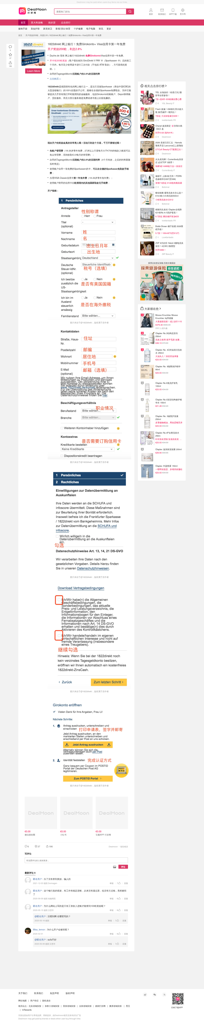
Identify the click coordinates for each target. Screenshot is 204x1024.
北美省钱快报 (35, 1005)
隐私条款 (46, 1000)
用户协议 (34, 1000)
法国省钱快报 (85, 1005)
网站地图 (22, 1000)
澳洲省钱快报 (115, 1005)
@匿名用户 (40, 916)
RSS (164, 994)
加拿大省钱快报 (52, 1005)
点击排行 (65, 22)
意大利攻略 (37, 22)
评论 (123, 866)
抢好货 (51, 22)
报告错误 (124, 846)
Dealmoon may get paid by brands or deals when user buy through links (49, 1018)
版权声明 (70, 993)
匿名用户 (37, 878)
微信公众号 (154, 994)
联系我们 (38, 993)
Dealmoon (113, 846)
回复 (126, 883)
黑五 (128, 1005)
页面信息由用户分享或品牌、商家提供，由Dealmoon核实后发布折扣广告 (49, 1015)
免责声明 (54, 993)
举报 (111, 883)
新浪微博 (145, 994)
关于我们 (22, 993)
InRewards (27, 1009)
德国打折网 (100, 1005)
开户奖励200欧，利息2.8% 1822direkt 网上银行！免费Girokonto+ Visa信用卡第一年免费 (63, 35)
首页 (23, 22)
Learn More (33, 71)
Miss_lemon (39, 929)
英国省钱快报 (69, 1005)
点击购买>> (55, 78)
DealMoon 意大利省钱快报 (32, 11)
